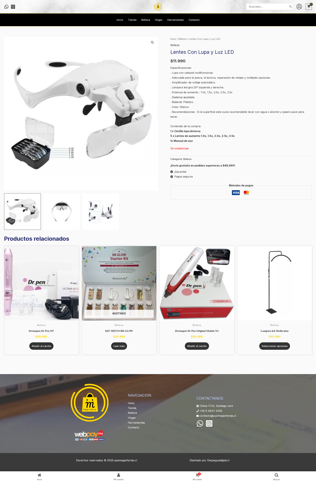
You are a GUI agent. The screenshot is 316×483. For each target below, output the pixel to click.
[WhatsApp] (200, 423)
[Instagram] (13, 6)
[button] (152, 42)
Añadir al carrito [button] (41, 346)
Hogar (132, 417)
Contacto (133, 427)
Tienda (132, 408)
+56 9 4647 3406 (211, 410)
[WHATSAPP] (6, 6)
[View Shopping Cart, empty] (308, 7)
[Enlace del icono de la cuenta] (299, 7)
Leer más (119, 346)
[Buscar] (291, 6)
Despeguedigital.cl (218, 460)
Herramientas (136, 422)
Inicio (173, 39)
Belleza (182, 39)
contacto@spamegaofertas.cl (218, 415)
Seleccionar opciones (275, 346)
